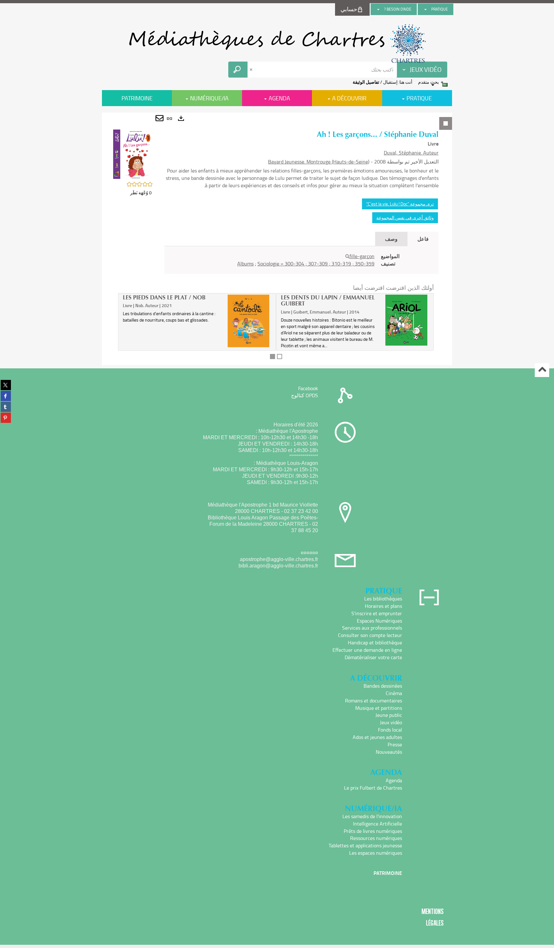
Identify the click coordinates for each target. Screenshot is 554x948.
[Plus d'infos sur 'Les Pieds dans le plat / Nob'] (248, 321)
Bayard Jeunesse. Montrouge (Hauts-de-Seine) (318, 161)
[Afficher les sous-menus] (425, 9)
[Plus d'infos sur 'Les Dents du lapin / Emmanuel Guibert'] (406, 320)
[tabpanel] (277, 239)
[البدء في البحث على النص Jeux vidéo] (238, 70)
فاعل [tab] (423, 238)
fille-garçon (361, 256)
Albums (245, 263)
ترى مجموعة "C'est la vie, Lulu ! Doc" (400, 204)
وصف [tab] (391, 238)
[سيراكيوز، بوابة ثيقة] (277, 43)
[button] (132, 154)
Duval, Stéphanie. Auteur (411, 152)
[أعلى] (542, 370)
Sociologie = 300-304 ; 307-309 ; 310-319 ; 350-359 (315, 263)
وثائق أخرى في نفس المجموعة (405, 217)
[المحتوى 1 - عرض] (272, 356)
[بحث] (347, 256)
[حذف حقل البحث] (251, 70)
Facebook (308, 388)
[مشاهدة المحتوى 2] (279, 356)
